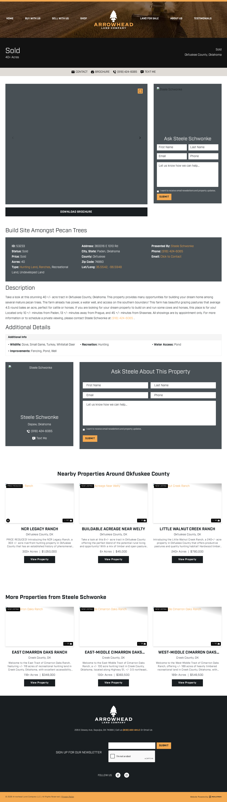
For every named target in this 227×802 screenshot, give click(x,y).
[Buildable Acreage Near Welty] (113, 503)
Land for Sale (149, 18)
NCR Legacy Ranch (39, 529)
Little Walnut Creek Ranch (187, 529)
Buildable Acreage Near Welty (113, 529)
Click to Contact (170, 257)
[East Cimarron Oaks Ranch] (39, 626)
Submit (164, 196)
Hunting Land (29, 267)
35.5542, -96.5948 (109, 267)
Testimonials (203, 18)
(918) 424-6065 (172, 251)
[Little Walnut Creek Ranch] (187, 503)
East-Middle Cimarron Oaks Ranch (113, 652)
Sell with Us (60, 18)
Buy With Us (33, 18)
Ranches (44, 267)
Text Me (41, 438)
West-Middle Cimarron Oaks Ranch (187, 652)
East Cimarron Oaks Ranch (39, 652)
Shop (83, 18)
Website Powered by (199, 797)
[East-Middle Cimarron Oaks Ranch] (113, 626)
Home (9, 18)
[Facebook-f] (118, 775)
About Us (176, 18)
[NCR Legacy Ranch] (39, 503)
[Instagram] (126, 775)
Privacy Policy (67, 797)
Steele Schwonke (182, 246)
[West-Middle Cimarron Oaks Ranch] (187, 626)
